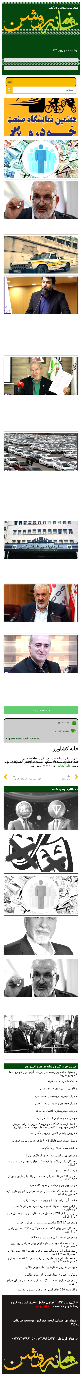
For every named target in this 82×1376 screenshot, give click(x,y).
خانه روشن (42, 1306)
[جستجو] (9, 90)
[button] (9, 81)
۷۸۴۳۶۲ (47, 765)
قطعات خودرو (62, 731)
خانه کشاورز (63, 765)
